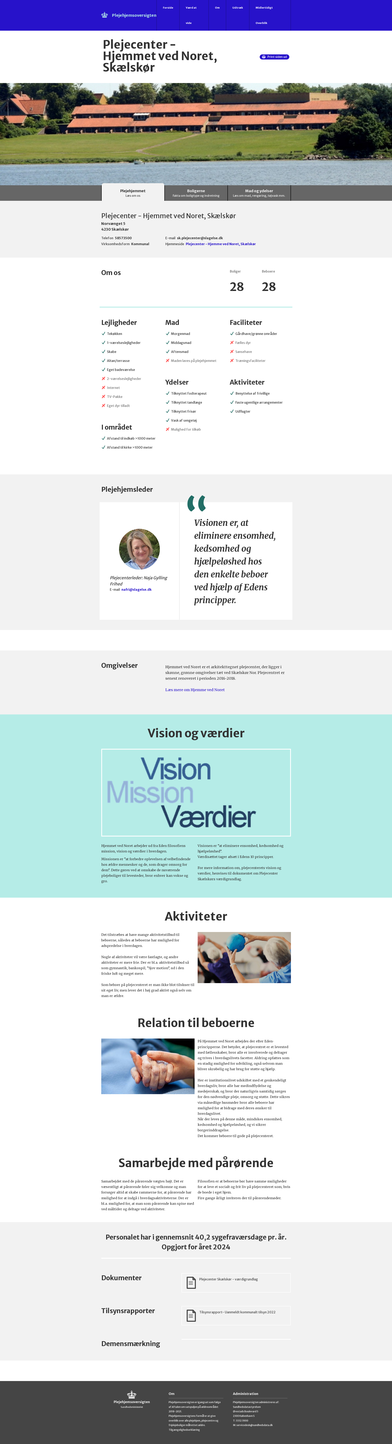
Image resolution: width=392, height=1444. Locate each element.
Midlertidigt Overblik (264, 15)
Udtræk (237, 7)
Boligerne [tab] (196, 193)
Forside (168, 7)
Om (217, 7)
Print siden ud (277, 57)
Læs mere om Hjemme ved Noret (195, 689)
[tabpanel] (196, 791)
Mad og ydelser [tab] (259, 193)
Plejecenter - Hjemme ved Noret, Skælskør (221, 244)
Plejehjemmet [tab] (133, 193)
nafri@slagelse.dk (136, 589)
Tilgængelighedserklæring (184, 1429)
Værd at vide (191, 15)
